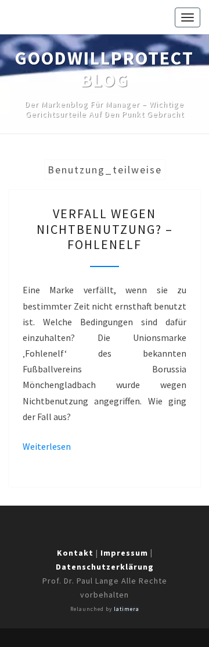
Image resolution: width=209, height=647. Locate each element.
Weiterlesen (47, 446)
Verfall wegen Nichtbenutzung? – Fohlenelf (105, 229)
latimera (126, 609)
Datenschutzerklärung (105, 566)
